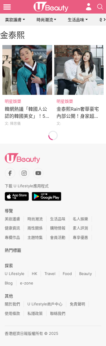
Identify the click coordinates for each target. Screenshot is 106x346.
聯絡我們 (57, 313)
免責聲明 (77, 304)
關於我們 (12, 304)
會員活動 (57, 237)
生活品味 (76, 19)
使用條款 (12, 313)
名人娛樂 (80, 218)
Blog (9, 283)
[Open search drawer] (100, 6)
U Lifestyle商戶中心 (44, 304)
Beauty (85, 273)
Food (67, 273)
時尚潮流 (45, 19)
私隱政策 (35, 313)
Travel (49, 273)
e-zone (26, 283)
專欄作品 (12, 237)
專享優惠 (80, 237)
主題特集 (35, 237)
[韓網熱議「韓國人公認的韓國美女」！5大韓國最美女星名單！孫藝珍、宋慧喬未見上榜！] (27, 70)
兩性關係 (35, 228)
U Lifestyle (14, 273)
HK (34, 273)
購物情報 (57, 228)
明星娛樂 (13, 101)
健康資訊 (12, 228)
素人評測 (80, 228)
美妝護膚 (13, 19)
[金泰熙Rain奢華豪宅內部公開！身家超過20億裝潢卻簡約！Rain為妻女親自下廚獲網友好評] (79, 70)
